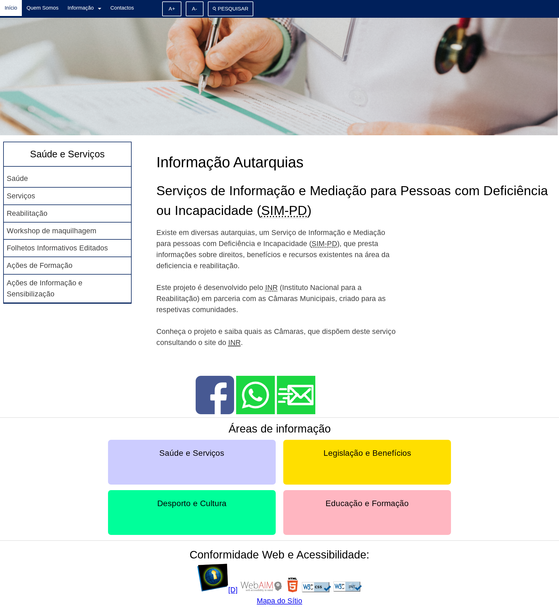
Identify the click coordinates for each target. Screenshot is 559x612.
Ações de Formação (39, 265)
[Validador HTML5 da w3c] (292, 590)
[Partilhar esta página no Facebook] (215, 412)
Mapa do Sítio (279, 601)
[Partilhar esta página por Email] (296, 412)
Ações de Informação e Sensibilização (44, 288)
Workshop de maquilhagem (51, 231)
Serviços (21, 196)
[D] (233, 590)
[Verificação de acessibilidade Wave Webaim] (261, 590)
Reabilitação (27, 213)
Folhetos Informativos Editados (57, 248)
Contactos (122, 8)
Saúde (17, 178)
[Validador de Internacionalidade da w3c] (347, 590)
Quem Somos (42, 8)
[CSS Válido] (316, 590)
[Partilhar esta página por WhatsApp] (255, 412)
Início (11, 8)
